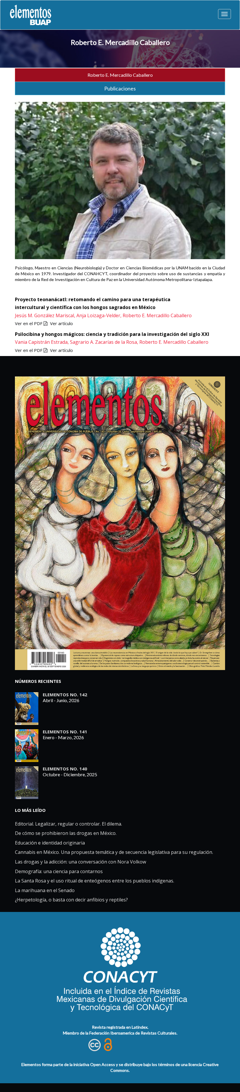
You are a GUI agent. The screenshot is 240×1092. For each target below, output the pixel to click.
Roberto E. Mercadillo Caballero (120, 42)
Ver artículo (61, 323)
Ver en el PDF (29, 323)
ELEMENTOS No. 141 (65, 732)
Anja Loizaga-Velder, (99, 315)
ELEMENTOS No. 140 (65, 769)
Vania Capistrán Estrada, (42, 342)
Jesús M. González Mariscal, (45, 315)
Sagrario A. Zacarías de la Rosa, (104, 342)
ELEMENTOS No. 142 (65, 694)
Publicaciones (120, 88)
